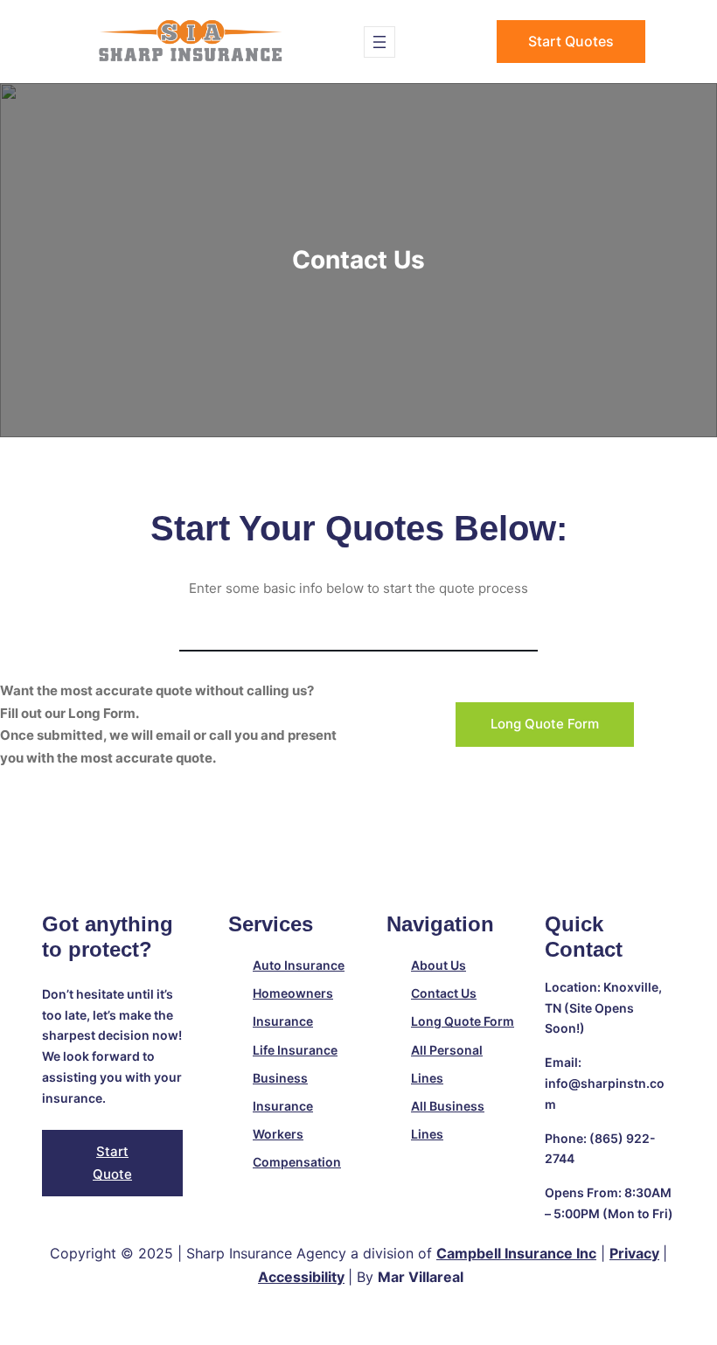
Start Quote (112, 1162)
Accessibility (301, 1277)
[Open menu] (379, 42)
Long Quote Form (545, 723)
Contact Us (444, 993)
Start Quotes (571, 41)
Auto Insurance (299, 965)
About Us (438, 965)
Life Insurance (295, 1049)
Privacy (634, 1253)
